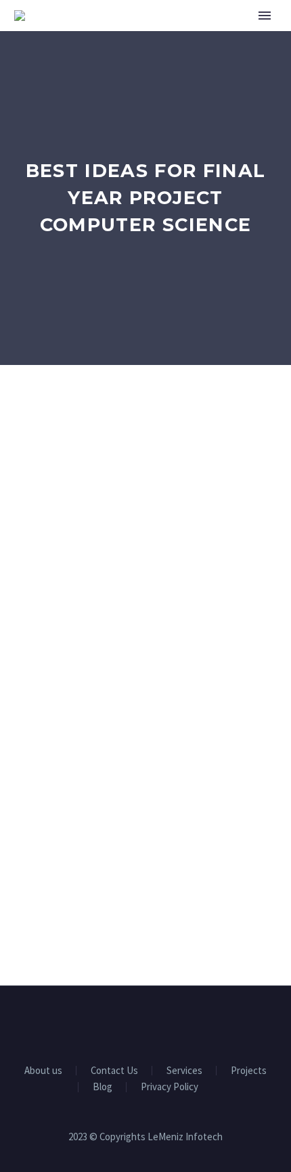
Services (184, 1071)
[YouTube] (163, 1022)
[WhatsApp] (180, 1022)
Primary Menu (264, 15)
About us (43, 1071)
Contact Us (114, 1071)
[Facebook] (110, 1022)
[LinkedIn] (127, 1022)
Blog (102, 1087)
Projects (249, 1071)
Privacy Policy (169, 1087)
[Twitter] (145, 1022)
